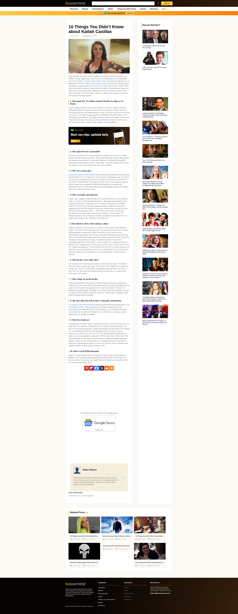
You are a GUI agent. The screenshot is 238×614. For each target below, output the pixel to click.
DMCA (126, 590)
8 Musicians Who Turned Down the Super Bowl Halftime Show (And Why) (155, 252)
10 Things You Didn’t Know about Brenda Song (152, 536)
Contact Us (128, 599)
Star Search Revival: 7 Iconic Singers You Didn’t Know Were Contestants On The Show (153, 183)
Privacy (126, 587)
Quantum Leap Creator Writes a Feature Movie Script (121, 536)
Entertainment (98, 9)
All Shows (154, 9)
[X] (101, 368)
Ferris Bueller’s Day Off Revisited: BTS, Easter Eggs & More (154, 229)
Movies (85, 9)
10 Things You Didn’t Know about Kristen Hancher (88, 536)
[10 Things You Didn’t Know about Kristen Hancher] (84, 525)
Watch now (130, 13)
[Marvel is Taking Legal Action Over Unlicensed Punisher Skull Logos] (84, 551)
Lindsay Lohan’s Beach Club (95, 81)
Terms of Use (128, 593)
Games (143, 9)
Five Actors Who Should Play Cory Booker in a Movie (121, 546)
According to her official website (81, 305)
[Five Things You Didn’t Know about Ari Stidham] (150, 551)
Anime (110, 9)
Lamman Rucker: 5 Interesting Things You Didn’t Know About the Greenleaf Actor (155, 115)
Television (74, 9)
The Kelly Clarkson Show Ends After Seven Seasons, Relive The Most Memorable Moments (154, 299)
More (164, 9)
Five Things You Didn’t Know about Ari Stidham (152, 562)
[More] (111, 368)
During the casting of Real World (81, 175)
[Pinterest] (86, 368)
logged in (79, 496)
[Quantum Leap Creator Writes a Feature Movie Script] (117, 525)
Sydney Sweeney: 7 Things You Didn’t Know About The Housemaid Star (155, 207)
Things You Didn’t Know (126, 9)
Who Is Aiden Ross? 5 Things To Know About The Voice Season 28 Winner (155, 322)
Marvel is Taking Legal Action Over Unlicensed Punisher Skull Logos (94, 562)
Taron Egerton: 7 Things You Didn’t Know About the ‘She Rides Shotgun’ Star (155, 138)
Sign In (167, 3)
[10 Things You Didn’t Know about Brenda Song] (150, 525)
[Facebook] (96, 368)
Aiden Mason (74, 36)
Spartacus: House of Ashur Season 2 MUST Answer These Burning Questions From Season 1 (155, 275)
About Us (127, 596)
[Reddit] (106, 368)
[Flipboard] (91, 368)
